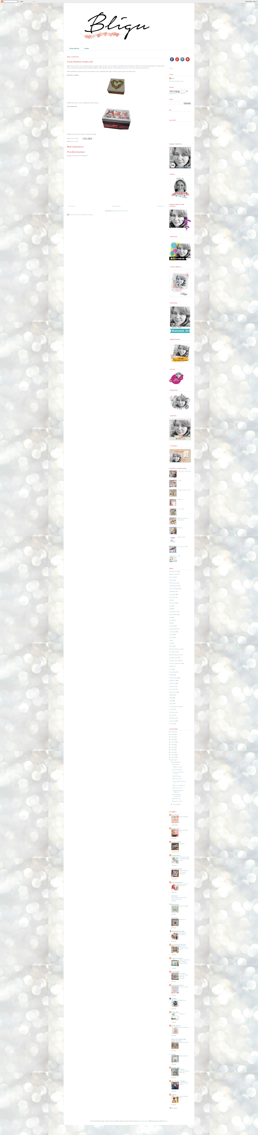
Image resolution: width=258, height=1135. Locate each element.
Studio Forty (172, 692)
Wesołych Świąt (177, 776)
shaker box (172, 683)
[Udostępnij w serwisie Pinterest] (91, 139)
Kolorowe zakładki (183, 906)
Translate (182, 93)
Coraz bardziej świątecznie (177, 795)
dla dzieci (172, 603)
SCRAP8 (171, 675)
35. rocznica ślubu (183, 546)
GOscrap (171, 626)
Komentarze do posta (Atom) (120, 211)
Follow (171, 68)
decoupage (75, 141)
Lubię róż (180, 499)
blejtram (171, 580)
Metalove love (182, 919)
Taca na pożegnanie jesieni (178, 772)
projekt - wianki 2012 (175, 663)
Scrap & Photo (175, 972)
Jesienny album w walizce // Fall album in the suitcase (179, 898)
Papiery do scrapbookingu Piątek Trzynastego (178, 1040)
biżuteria (171, 577)
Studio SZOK (175, 1012)
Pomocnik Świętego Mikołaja (178, 791)
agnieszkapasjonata (177, 882)
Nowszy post (72, 206)
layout (171, 637)
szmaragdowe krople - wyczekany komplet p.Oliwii (184, 858)
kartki (171, 635)
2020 (173, 734)
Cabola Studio (173, 583)
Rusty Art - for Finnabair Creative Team (183, 948)
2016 (173, 744)
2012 (173, 755)
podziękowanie (173, 658)
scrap (170, 669)
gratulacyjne (172, 629)
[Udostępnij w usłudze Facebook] (89, 139)
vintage (171, 709)
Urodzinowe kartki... (184, 1042)
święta (171, 703)
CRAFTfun (172, 591)
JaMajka (174, 998)
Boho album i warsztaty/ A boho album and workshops (183, 975)
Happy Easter (182, 1000)
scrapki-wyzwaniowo (177, 958)
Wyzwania (174, 1108)
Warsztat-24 (172, 712)
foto (170, 617)
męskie (171, 646)
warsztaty (172, 715)
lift (170, 640)
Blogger (165, 1121)
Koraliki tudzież (175, 855)
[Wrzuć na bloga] (85, 139)
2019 (173, 737)
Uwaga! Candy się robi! (184, 490)
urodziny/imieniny (174, 706)
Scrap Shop (172, 672)
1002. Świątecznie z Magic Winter (184, 884)
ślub (170, 701)
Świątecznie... (182, 1014)
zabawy (171, 724)
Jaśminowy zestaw (178, 767)
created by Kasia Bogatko (178, 945)
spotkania (172, 686)
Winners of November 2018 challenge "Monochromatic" (184, 961)
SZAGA (171, 695)
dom (170, 606)
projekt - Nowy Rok (174, 660)
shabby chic (172, 680)
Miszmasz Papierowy (175, 649)
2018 (173, 739)
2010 (173, 760)
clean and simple (174, 588)
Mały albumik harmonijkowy (182, 933)
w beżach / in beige (183, 987)
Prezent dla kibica (178, 769)
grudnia (175, 762)
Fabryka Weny (173, 614)
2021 (179, 556)
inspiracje (172, 632)
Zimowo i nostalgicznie (179, 785)
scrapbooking (173, 678)
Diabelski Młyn (175, 1068)
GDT (170, 623)
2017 (173, 742)
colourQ (173, 1094)
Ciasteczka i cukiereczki (184, 471)
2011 (173, 757)
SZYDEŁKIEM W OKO (177, 931)
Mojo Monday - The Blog (178, 1081)
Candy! (180, 481)
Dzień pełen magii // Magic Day (183, 519)
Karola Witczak (175, 1026)
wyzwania (172, 721)
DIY (170, 600)
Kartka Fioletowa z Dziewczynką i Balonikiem (183, 872)
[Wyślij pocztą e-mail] (84, 139)
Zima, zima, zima (177, 778)
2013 (173, 752)
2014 (173, 750)
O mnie (86, 48)
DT (170, 609)
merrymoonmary (143, 1121)
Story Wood (172, 689)
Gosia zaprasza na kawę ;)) (179, 782)
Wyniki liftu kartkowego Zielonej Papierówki (184, 1070)
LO (170, 643)
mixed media (172, 652)
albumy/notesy (173, 571)
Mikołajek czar (177, 798)
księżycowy (181, 843)
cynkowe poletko (176, 842)
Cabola (173, 1054)
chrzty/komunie (173, 586)
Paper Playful (175, 815)
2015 (173, 747)
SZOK (171, 698)
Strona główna (74, 48)
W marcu (180, 528)
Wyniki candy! (181, 537)
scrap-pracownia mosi (177, 985)
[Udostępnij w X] (87, 139)
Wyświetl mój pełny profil (176, 81)
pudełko (171, 666)
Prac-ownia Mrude (176, 869)
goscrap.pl (174, 896)
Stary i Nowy (176, 764)
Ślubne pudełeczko (183, 1056)
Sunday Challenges (183, 816)
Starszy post (161, 206)
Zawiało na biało (177, 801)
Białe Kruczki (173, 574)
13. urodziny (181, 509)
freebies (171, 620)
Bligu (172, 78)
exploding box (173, 611)
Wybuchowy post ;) (178, 788)
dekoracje (172, 597)
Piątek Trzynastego (174, 655)
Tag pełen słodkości (184, 1027)
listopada (176, 804)
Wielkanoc (172, 718)
